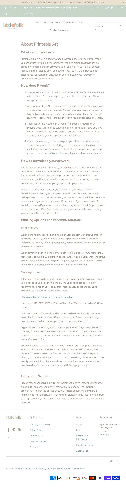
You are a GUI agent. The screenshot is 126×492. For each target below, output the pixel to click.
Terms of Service (38, 441)
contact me (62, 153)
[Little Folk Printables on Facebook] (5, 7)
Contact (33, 447)
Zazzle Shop (27, 14)
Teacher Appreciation (59, 30)
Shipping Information (40, 424)
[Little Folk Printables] (13, 26)
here (107, 434)
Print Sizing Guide (69, 7)
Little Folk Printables (23, 468)
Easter (81, 22)
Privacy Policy (36, 435)
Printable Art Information (47, 7)
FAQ (32, 7)
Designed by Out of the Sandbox (49, 468)
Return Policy (36, 430)
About (25, 7)
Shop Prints (40, 22)
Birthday (70, 22)
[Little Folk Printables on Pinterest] (10, 7)
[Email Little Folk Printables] (5, 14)
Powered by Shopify (75, 468)
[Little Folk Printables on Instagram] (15, 7)
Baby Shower (56, 22)
